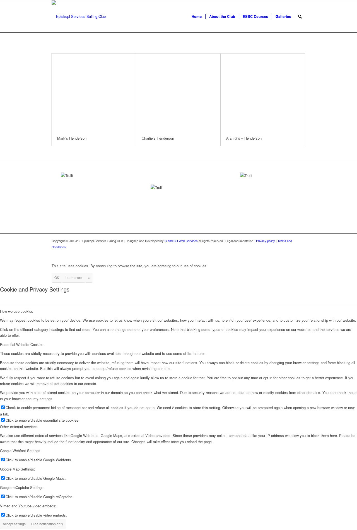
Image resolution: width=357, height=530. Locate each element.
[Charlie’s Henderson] (178, 92)
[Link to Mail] (301, 253)
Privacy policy (265, 240)
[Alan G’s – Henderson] (263, 92)
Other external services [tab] (19, 426)
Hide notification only (47, 523)
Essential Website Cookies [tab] (22, 344)
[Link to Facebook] (293, 253)
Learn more (73, 277)
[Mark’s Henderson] (94, 92)
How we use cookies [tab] (16, 311)
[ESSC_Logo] (79, 16)
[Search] (300, 16)
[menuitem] (196, 16)
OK (56, 277)
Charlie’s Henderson (158, 138)
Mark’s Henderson (71, 138)
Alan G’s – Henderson (244, 138)
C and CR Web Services (181, 240)
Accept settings (14, 523)
